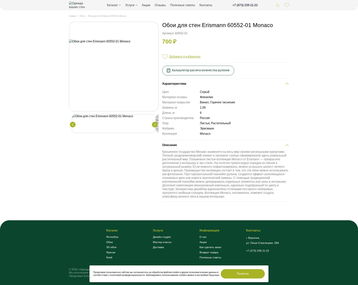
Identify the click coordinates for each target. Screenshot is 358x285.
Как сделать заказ (210, 247)
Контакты (206, 5)
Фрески (110, 252)
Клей (109, 257)
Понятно (243, 273)
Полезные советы (182, 5)
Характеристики (174, 83)
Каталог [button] (112, 5)
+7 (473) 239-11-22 (245, 5)
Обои (109, 242)
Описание (169, 145)
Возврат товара (209, 252)
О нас (203, 236)
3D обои (111, 247)
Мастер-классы (162, 242)
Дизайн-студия (162, 236)
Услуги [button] (129, 5)
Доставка (158, 247)
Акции (146, 5)
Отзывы (160, 5)
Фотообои (112, 236)
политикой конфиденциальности (127, 275)
